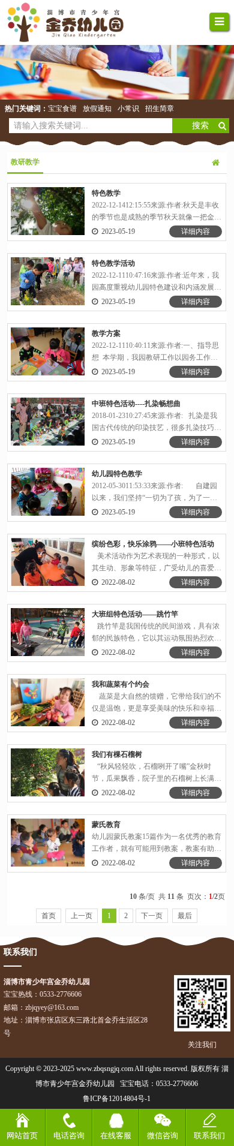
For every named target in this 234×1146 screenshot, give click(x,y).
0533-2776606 (177, 1083)
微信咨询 (162, 1135)
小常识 (128, 108)
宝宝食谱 (62, 108)
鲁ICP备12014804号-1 (117, 1098)
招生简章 (159, 108)
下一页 (152, 916)
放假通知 (97, 108)
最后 (185, 916)
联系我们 (209, 1135)
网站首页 (22, 1135)
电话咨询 (69, 1135)
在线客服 (115, 1135)
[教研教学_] (72, 22)
